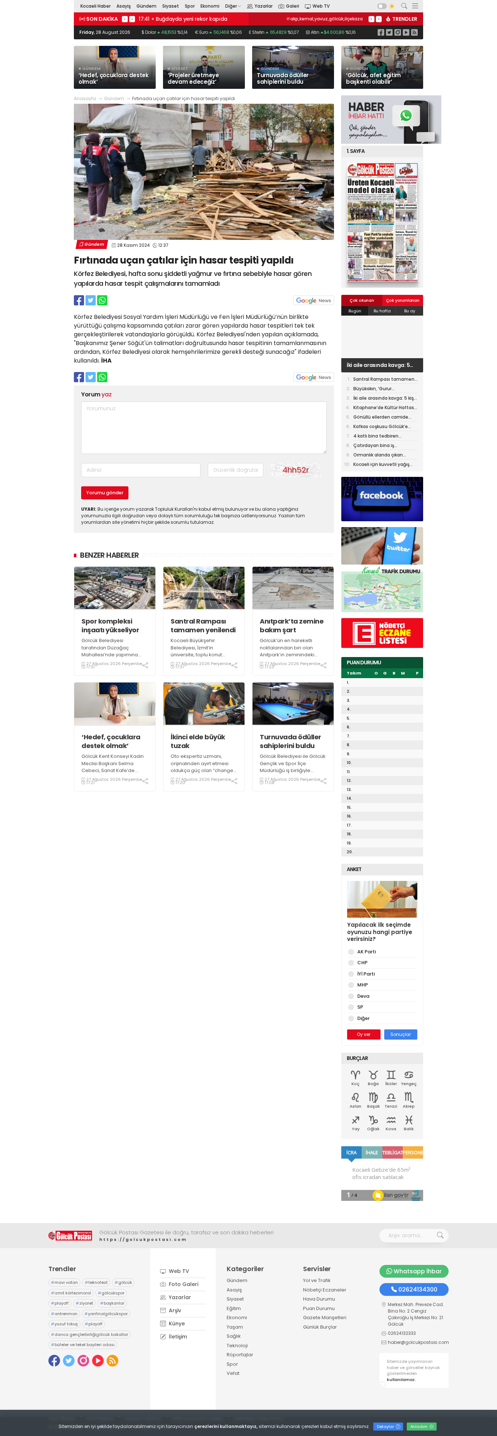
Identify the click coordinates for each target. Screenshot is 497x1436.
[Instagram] (397, 32)
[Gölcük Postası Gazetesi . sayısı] (382, 222)
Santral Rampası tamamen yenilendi (203, 625)
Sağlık (234, 1336)
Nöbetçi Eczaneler (324, 1289)
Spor (190, 6)
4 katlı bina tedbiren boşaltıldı (375, 436)
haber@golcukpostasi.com (418, 1342)
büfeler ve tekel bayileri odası (83, 1345)
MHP (362, 984)
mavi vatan (64, 1282)
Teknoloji (237, 1345)
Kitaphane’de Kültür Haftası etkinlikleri (384, 408)
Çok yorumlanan (403, 300)
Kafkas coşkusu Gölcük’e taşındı (380, 427)
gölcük (123, 1282)
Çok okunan (362, 300)
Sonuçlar (400, 1034)
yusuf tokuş (64, 1324)
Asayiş (123, 6)
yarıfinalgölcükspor (106, 1314)
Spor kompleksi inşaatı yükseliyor (110, 625)
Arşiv (174, 1310)
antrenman (64, 1314)
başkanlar (112, 1303)
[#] (70, 1236)
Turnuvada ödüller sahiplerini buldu (290, 741)
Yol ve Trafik (317, 1280)
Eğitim (234, 1308)
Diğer (231, 6)
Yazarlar (264, 6)
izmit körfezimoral (71, 1293)
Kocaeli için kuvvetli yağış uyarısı (381, 464)
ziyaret (84, 1303)
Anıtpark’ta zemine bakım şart (291, 625)
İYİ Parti (366, 973)
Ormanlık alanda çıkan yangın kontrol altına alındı (383, 455)
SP (360, 1007)
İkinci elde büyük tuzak (198, 741)
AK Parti (366, 951)
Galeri (292, 6)
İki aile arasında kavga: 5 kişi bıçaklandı (378, 365)
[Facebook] (381, 32)
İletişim (177, 1336)
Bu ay (409, 311)
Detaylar (386, 1426)
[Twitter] (389, 32)
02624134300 (417, 1289)
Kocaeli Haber (95, 6)
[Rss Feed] (414, 32)
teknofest (96, 1282)
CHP (362, 962)
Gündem (146, 6)
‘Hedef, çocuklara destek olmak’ (110, 741)
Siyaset (170, 6)
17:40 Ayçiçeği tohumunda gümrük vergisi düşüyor (204, 19)
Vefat (233, 1373)
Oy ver (363, 1034)
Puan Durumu (319, 1308)
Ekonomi (209, 6)
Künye (176, 1323)
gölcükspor (111, 1293)
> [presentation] (132, 19)
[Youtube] (406, 32)
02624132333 (402, 1333)
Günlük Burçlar (320, 1327)
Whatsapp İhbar (418, 1271)
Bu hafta (382, 311)
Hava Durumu (319, 1298)
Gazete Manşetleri (324, 1317)
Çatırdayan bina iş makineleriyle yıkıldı (374, 446)
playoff (60, 1303)
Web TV (321, 6)
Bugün (355, 311)
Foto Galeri (182, 1284)
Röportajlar (240, 1354)
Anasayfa (85, 98)
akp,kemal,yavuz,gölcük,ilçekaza (324, 19)
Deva (363, 996)
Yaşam (235, 1327)
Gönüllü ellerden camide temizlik (380, 418)
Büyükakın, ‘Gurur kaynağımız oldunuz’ (376, 389)
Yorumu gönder (104, 492)
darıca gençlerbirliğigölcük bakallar (89, 1334)
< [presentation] (125, 19)
